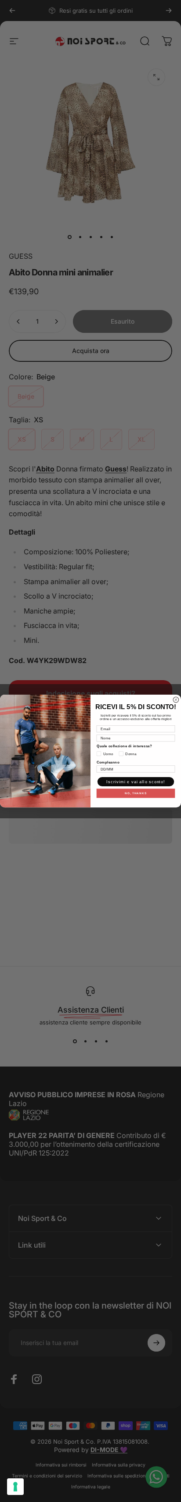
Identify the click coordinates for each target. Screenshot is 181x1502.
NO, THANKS (136, 793)
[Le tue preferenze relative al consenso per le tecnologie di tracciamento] (15, 1486)
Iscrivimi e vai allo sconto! (135, 782)
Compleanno (108, 762)
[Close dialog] (176, 700)
